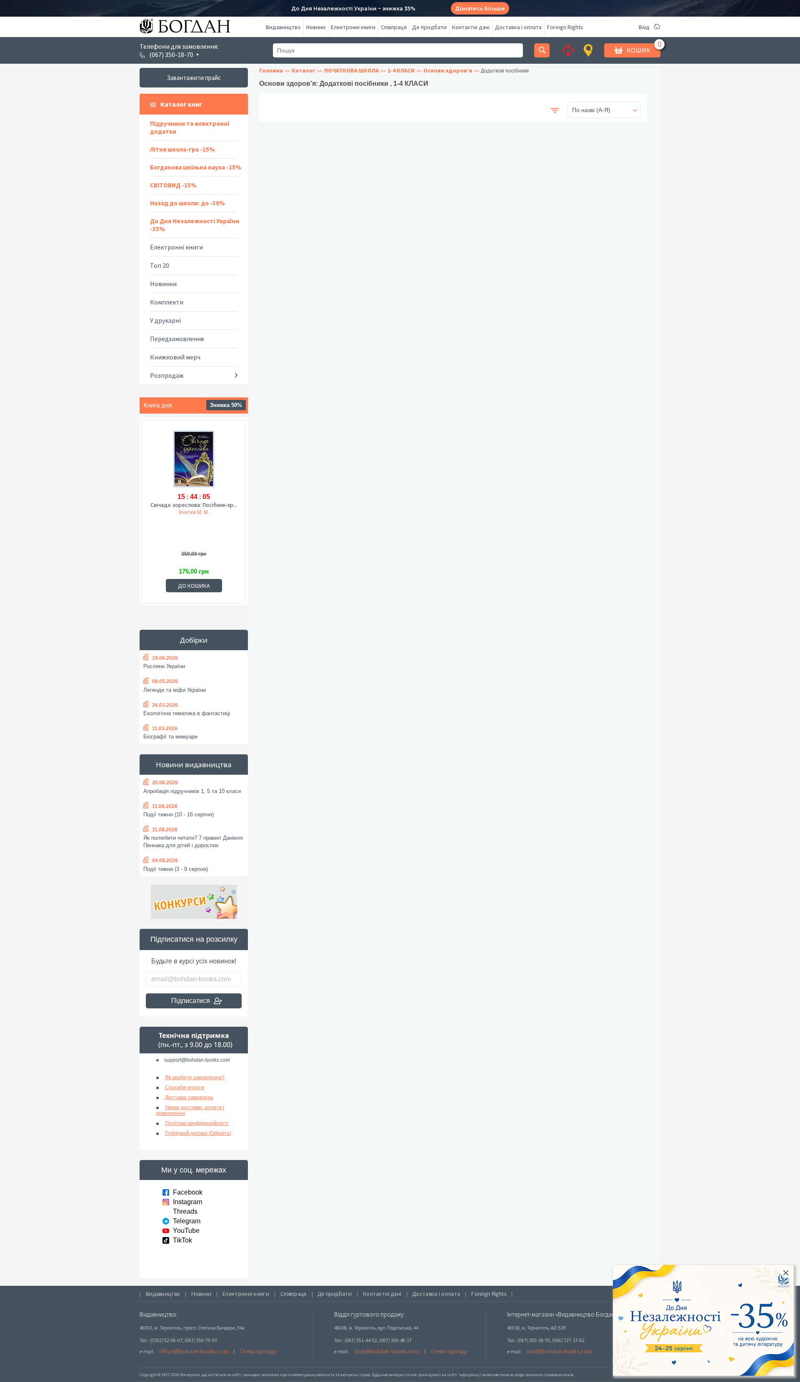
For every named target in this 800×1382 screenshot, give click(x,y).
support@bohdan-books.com (197, 1060)
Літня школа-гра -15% (182, 149)
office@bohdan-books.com (193, 1351)
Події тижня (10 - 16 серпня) (178, 814)
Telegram (186, 1221)
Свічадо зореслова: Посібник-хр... (193, 505)
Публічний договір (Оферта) (198, 1133)
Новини (315, 27)
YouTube (186, 1230)
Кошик (638, 50)
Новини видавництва (194, 764)
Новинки (163, 283)
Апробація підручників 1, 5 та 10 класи (192, 791)
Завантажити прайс (194, 78)
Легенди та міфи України (174, 690)
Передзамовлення (177, 338)
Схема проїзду (258, 1351)
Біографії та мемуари (170, 736)
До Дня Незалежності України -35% (194, 225)
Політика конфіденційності (197, 1123)
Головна (271, 70)
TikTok (182, 1240)
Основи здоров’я (447, 70)
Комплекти (166, 302)
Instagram (187, 1201)
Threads (185, 1211)
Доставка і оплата (518, 27)
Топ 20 (159, 265)
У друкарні (165, 320)
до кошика (194, 585)
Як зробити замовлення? (195, 1077)
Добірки (194, 640)
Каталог (303, 70)
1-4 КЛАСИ (401, 70)
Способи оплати (184, 1087)
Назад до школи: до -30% (187, 203)
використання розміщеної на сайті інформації (435, 1374)
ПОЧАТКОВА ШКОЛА (351, 70)
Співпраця (394, 27)
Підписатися (190, 1000)
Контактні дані (471, 27)
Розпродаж (167, 375)
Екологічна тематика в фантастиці (186, 713)
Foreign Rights (565, 27)
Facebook (187, 1192)
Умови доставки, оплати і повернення (190, 1110)
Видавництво (283, 27)
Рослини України (164, 666)
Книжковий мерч (175, 357)
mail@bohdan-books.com (559, 1351)
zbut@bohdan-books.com (387, 1351)
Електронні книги (353, 27)
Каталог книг (181, 104)
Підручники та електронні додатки (189, 127)
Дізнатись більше (480, 8)
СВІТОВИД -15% (173, 185)
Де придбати (429, 27)
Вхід (644, 27)
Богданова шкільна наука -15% (195, 167)
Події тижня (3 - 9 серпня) (175, 869)
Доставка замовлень (189, 1097)
